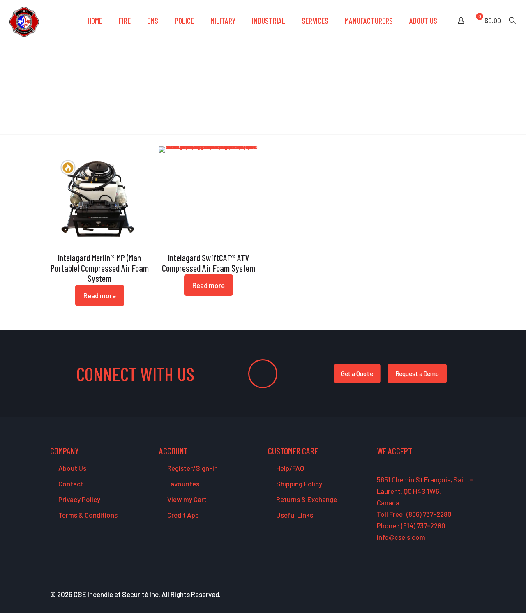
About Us (71, 468)
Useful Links (294, 515)
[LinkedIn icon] (456, 594)
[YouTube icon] (447, 594)
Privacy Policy (78, 499)
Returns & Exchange (306, 499)
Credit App (182, 515)
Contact (70, 483)
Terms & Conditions (87, 515)
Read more (99, 295)
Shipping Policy (298, 483)
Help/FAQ (289, 468)
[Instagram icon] (464, 594)
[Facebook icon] (430, 594)
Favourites (182, 483)
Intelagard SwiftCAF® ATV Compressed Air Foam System (208, 262)
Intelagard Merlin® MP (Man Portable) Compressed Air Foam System (100, 267)
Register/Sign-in (192, 468)
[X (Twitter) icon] (439, 594)
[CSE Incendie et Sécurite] (24, 20)
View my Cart (186, 499)
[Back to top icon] (486, 596)
